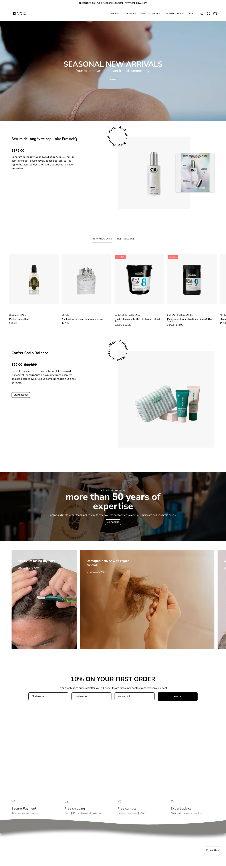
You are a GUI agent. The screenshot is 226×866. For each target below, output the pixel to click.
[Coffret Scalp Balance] (166, 399)
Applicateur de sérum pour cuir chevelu (82, 319)
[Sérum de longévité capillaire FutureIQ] (154, 173)
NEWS (113, 79)
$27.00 (65, 323)
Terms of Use (19, 839)
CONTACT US (113, 522)
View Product (23, 181)
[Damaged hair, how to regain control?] (147, 599)
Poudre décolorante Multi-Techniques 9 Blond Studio (190, 320)
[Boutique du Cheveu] (20, 13)
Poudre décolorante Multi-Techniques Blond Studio (137, 320)
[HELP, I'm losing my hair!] (44, 599)
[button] (115, 13)
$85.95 (13, 323)
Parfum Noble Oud (19, 319)
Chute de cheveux (28, 567)
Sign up (177, 696)
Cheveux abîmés (96, 571)
